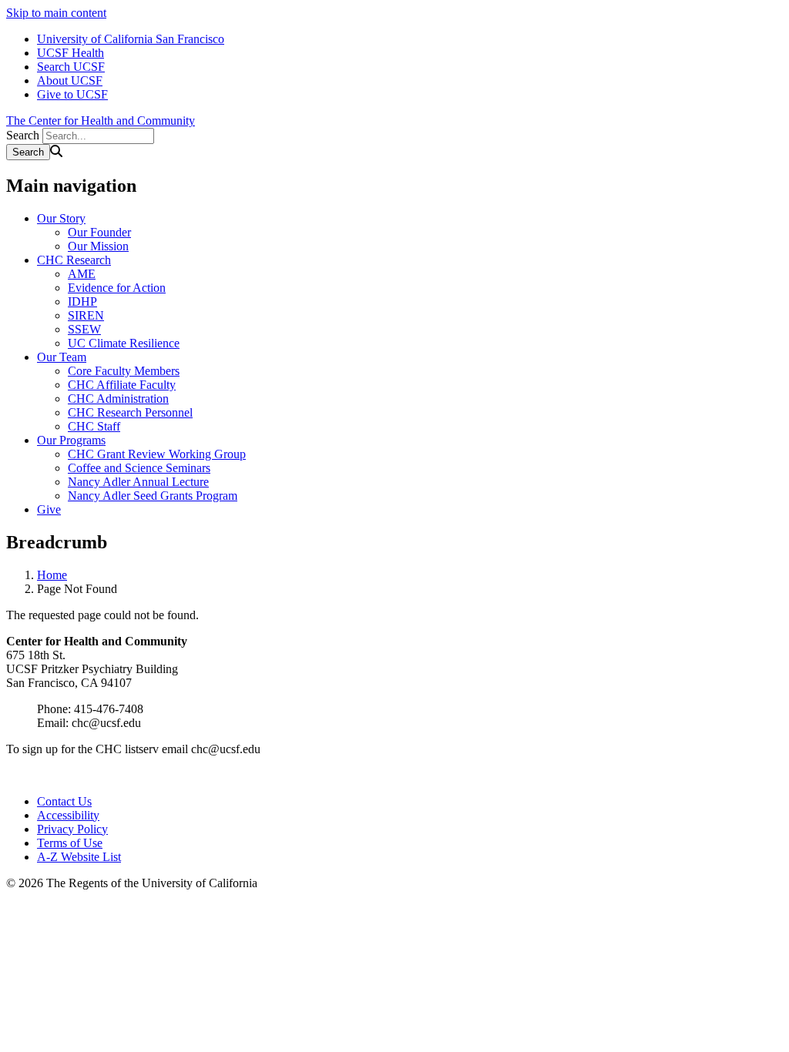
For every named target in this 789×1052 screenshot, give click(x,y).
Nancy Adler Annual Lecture (138, 481)
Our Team (61, 357)
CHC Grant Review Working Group (157, 454)
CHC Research (74, 259)
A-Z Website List (79, 856)
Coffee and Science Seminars (139, 467)
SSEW (84, 329)
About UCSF (69, 80)
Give (49, 509)
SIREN (86, 315)
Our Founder (99, 232)
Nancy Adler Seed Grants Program (152, 495)
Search (22, 135)
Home (52, 574)
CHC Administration (118, 398)
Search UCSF (71, 66)
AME (82, 273)
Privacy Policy (72, 829)
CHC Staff (94, 426)
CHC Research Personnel (130, 412)
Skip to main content (56, 12)
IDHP (82, 301)
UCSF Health (70, 52)
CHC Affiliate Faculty (122, 384)
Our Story (61, 218)
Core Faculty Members (124, 370)
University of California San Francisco (130, 38)
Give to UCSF (72, 94)
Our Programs (71, 440)
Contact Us (64, 801)
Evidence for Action (117, 287)
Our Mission (98, 246)
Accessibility (68, 815)
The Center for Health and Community (100, 120)
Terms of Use (69, 842)
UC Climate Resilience (124, 343)
